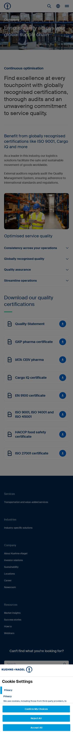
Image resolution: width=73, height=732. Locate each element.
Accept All (36, 727)
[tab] (36, 690)
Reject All (36, 718)
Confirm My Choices (36, 709)
